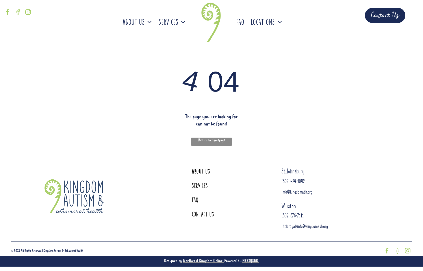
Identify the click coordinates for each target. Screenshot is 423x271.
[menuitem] (137, 22)
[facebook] (7, 12)
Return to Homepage (211, 140)
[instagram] (28, 12)
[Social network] (18, 12)
